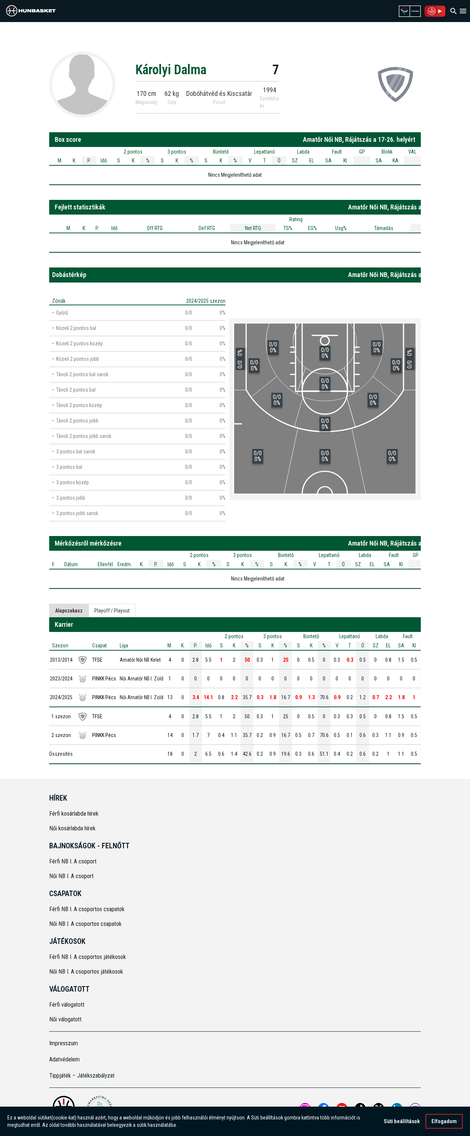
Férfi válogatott (66, 1004)
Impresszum (63, 1043)
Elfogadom (444, 1121)
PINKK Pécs (104, 679)
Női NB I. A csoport (71, 876)
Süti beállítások (402, 1121)
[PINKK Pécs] (395, 84)
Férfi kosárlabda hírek (73, 813)
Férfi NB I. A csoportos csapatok (87, 909)
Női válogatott (65, 1019)
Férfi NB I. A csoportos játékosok (87, 956)
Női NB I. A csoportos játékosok (86, 971)
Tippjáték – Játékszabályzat (82, 1075)
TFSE (97, 660)
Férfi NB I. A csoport (73, 861)
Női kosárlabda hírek (72, 828)
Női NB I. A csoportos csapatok (86, 923)
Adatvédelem (64, 1059)
